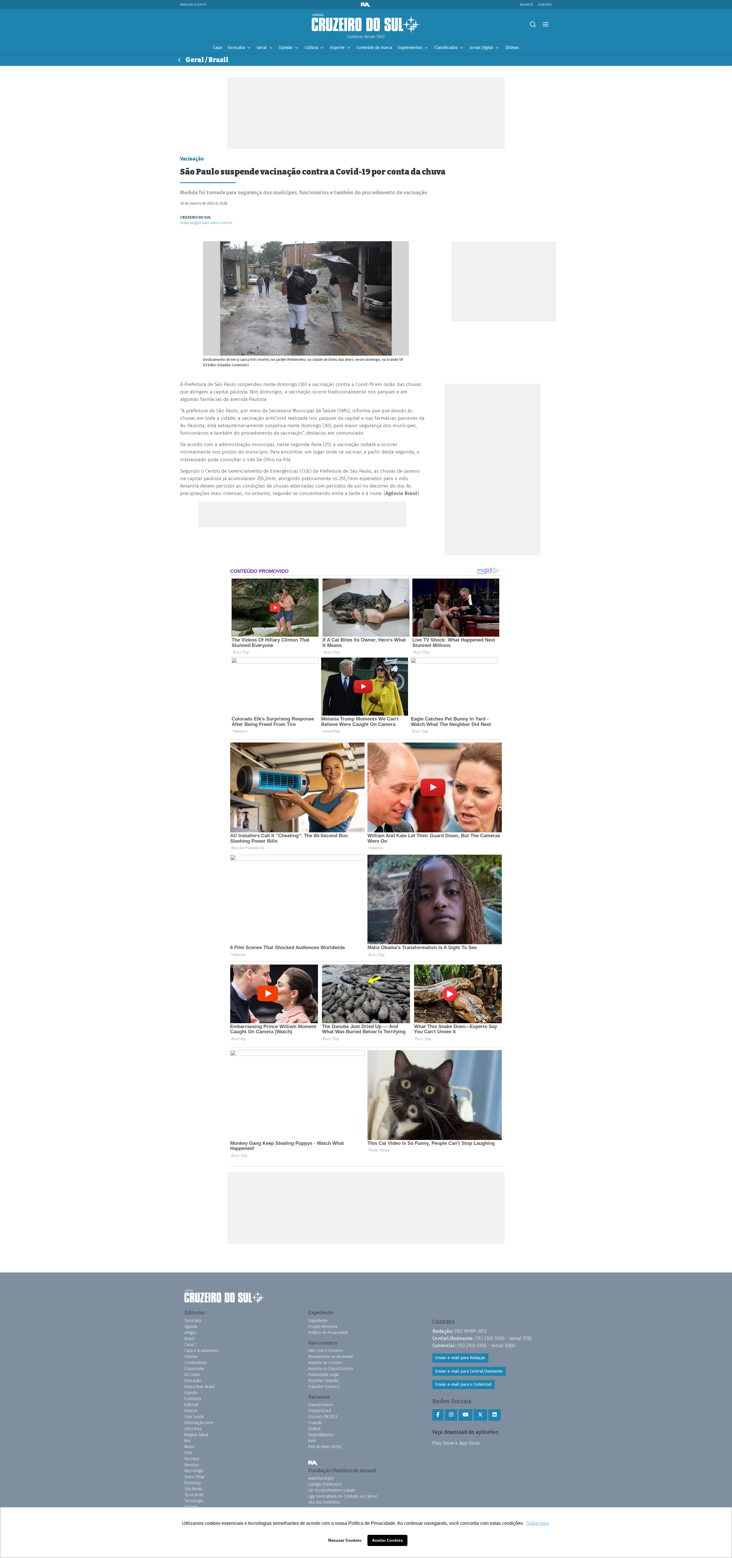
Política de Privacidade (328, 1332)
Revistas (191, 1464)
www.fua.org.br (321, 1478)
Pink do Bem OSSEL (325, 1446)
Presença (192, 1482)
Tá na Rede (194, 1494)
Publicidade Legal (323, 1374)
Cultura (311, 47)
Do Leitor (192, 1374)
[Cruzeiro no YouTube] (465, 1415)
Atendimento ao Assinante (330, 1356)
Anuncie (526, 4)
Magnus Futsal (196, 1434)
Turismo (191, 1506)
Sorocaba (236, 47)
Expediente (317, 1320)
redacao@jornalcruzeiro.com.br (206, 223)
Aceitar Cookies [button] (387, 1540)
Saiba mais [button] (537, 1523)
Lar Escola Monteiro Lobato (331, 1490)
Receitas (191, 1458)
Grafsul (314, 1428)
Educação (192, 1380)
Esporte (337, 47)
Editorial (191, 1404)
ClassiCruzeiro (320, 1404)
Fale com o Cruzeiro (325, 1350)
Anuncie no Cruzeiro (325, 1362)
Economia (192, 1398)
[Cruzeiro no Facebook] (437, 1415)
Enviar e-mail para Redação (460, 1357)
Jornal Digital (481, 47)
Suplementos (410, 47)
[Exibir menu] (545, 24)
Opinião (286, 47)
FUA (312, 1463)
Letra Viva (192, 1428)
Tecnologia (193, 1500)
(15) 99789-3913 (471, 1331)
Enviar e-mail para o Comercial (463, 1384)
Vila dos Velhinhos (324, 1502)
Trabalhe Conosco (324, 1386)
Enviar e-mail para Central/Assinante (469, 1371)
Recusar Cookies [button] (344, 1540)
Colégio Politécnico (325, 1484)
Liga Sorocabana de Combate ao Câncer (342, 1496)
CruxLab (315, 1422)
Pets (188, 1452)
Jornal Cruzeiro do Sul (366, 24)
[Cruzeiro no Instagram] (451, 1415)
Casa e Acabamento (201, 1350)
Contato (545, 4)
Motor (189, 1446)
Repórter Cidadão (323, 1380)
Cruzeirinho (194, 1368)
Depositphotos (321, 1434)
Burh (312, 1440)
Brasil (189, 1338)
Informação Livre (198, 1422)
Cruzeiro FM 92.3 (322, 1416)
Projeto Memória (322, 1326)
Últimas (512, 47)
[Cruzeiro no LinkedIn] (494, 1415)
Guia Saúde (194, 1416)
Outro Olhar (194, 1476)
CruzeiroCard (319, 1410)
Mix (187, 1440)
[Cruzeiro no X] (480, 1415)
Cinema (190, 1356)
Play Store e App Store (456, 1443)
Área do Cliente (193, 4)
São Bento (193, 1488)
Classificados (446, 47)
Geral (262, 47)
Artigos (190, 1332)
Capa (217, 47)
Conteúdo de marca (374, 47)
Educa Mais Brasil (199, 1386)
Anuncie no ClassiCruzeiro (330, 1368)
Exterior (191, 1410)
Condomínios (195, 1362)
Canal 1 (190, 1344)
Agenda (190, 1326)
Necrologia (193, 1470)
